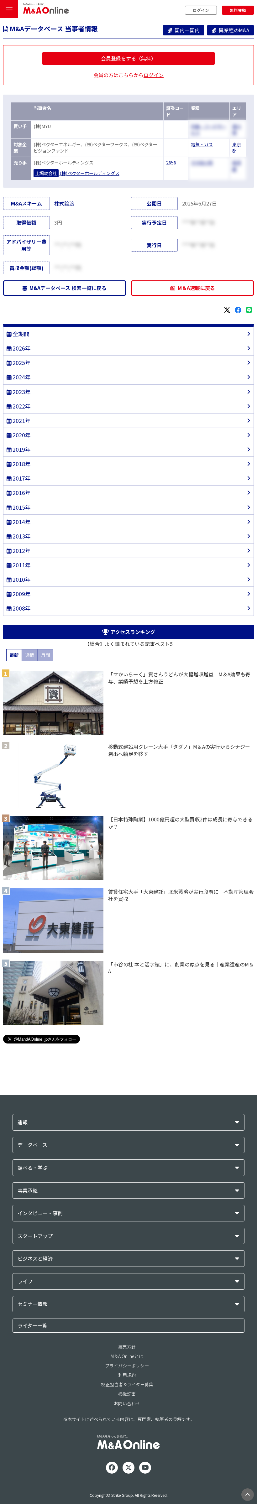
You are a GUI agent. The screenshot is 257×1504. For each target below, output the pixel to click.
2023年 (21, 392)
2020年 (21, 435)
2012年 (21, 550)
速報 (23, 1122)
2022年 (21, 406)
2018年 (21, 464)
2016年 (21, 493)
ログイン (201, 10)
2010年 (21, 579)
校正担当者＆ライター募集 (127, 1384)
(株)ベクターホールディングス (89, 173)
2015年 (21, 507)
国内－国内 (186, 30)
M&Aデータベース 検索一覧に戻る (67, 288)
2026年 (21, 348)
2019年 (21, 449)
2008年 (21, 608)
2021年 (21, 420)
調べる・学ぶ (33, 1167)
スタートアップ (35, 1236)
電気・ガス (202, 144)
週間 (29, 655)
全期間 (20, 334)
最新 (14, 655)
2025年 (21, 363)
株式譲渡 (64, 203)
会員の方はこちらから (128, 75)
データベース (32, 1144)
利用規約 (127, 1375)
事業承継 (28, 1190)
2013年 (21, 536)
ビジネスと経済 (35, 1258)
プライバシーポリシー (127, 1365)
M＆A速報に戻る (195, 288)
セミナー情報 (33, 1304)
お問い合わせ (127, 1403)
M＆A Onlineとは (127, 1356)
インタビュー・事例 (40, 1213)
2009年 (21, 594)
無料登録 (238, 10)
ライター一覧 (32, 1325)
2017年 (21, 478)
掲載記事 (127, 1394)
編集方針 (127, 1347)
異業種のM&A (232, 30)
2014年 (21, 522)
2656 (171, 162)
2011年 (21, 565)
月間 (45, 655)
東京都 (236, 147)
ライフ (25, 1281)
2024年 (21, 377)
